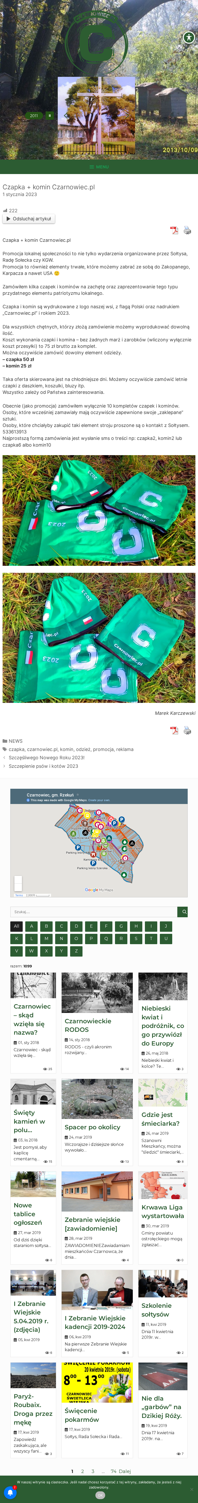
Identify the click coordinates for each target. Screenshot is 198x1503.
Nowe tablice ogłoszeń (28, 1213)
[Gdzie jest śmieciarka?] (162, 1093)
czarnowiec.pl (42, 749)
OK (100, 1495)
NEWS (15, 741)
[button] (50, 115)
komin (66, 749)
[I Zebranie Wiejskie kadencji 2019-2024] (97, 1290)
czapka (16, 749)
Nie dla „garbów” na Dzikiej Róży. (162, 1407)
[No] (191, 1489)
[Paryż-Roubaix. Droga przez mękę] (33, 1375)
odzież (83, 749)
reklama (125, 749)
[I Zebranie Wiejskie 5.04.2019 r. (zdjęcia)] (33, 1283)
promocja (103, 749)
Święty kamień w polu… (29, 1121)
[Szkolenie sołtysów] (162, 1284)
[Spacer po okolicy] (97, 1099)
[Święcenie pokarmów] (97, 1383)
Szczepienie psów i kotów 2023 (43, 766)
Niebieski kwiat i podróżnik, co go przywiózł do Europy (163, 1026)
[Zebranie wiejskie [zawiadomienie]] (97, 1191)
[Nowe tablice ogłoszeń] (33, 1184)
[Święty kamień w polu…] (33, 1091)
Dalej (125, 1471)
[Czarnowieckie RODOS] (97, 993)
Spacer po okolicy (92, 1127)
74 (114, 1471)
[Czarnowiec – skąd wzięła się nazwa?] (33, 985)
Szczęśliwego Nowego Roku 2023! (47, 757)
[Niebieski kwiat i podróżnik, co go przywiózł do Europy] (162, 986)
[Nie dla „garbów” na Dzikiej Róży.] (162, 1376)
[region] (96, 115)
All (16, 926)
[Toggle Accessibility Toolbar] (189, 37)
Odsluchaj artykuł (32, 218)
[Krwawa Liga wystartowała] (162, 1185)
